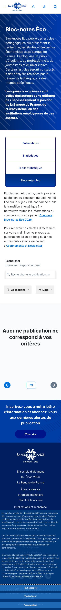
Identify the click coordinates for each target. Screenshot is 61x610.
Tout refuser (30, 596)
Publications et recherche (30, 507)
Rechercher (12, 260)
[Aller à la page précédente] (7, 385)
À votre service (30, 489)
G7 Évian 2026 (30, 477)
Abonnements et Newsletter (24, 245)
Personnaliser (30, 605)
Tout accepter (30, 587)
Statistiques (30, 155)
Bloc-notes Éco (30, 180)
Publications (31, 143)
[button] (55, 6)
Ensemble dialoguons (30, 471)
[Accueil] (30, 456)
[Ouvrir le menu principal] (4, 7)
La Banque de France (30, 482)
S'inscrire (30, 434)
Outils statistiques (30, 168)
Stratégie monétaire (30, 494)
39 (32, 385)
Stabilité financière (31, 500)
